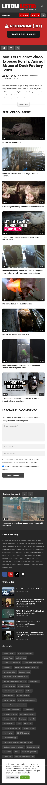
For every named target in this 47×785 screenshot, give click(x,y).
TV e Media (7, 752)
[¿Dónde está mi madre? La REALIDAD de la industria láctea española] (23, 384)
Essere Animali (23, 686)
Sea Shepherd (8, 733)
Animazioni (7, 667)
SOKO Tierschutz (23, 733)
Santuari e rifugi (29, 728)
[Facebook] (4, 574)
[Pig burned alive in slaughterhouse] (23, 289)
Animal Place (8, 658)
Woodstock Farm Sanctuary (24, 756)
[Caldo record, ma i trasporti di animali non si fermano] (8, 624)
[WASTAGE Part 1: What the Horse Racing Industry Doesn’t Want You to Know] (8, 635)
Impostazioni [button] (12, 777)
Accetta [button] (25, 777)
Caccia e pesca (24, 672)
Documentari (34, 681)
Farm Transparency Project (13, 691)
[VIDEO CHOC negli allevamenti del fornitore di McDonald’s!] (23, 223)
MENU (7, 15)
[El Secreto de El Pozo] (23, 128)
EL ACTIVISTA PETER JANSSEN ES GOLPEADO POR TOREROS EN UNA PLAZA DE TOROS (30, 602)
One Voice (22, 719)
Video (17, 752)
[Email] (22, 574)
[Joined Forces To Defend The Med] (8, 591)
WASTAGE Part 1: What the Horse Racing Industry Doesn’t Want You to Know (30, 635)
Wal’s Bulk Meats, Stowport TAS (15, 335)
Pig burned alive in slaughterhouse (17, 304)
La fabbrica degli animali (12, 709)
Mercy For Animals (10, 714)
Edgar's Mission (9, 686)
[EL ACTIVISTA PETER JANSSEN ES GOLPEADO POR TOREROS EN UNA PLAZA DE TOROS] (8, 602)
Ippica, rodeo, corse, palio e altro (15, 705)
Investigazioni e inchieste (26, 700)
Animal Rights (21, 658)
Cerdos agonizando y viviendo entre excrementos (23, 207)
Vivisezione (7, 756)
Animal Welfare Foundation (33, 663)
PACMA (32, 719)
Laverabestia (28, 709)
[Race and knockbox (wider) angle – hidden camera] (23, 159)
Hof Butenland (8, 695)
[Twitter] (16, 574)
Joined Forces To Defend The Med (30, 589)
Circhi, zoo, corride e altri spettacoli (16, 677)
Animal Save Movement (12, 663)
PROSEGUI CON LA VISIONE (23, 34)
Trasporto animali (33, 747)
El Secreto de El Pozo (11, 143)
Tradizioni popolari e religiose (14, 747)
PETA (19, 724)
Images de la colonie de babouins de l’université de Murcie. (23, 524)
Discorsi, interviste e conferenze (15, 681)
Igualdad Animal (9, 700)
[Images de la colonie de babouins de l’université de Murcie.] (23, 509)
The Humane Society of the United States (18, 742)
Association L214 (10, 672)
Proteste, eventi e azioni (12, 728)
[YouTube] (10, 574)
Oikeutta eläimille (9, 719)
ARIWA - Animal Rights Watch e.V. (26, 667)
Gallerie (28, 691)
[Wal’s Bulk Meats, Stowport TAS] (23, 320)
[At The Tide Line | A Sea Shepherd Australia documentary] (8, 613)
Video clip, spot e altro (29, 752)
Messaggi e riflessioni (27, 714)
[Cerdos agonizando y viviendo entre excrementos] (23, 192)
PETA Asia (28, 724)
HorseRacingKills (23, 695)
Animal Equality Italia (25, 653)
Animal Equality (9, 653)
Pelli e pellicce (8, 724)
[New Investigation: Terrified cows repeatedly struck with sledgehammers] (23, 351)
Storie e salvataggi (10, 738)
